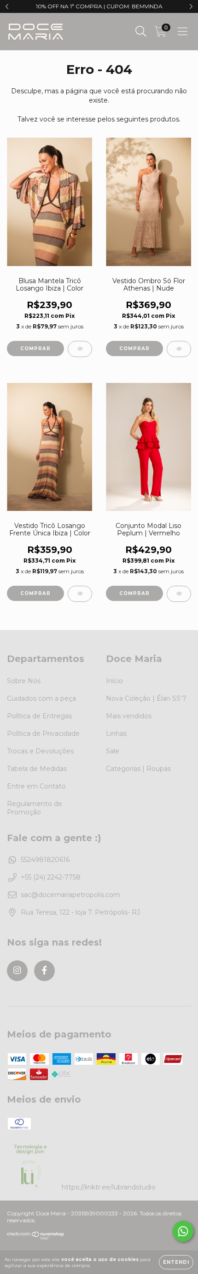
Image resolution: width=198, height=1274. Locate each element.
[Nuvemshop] (35, 1237)
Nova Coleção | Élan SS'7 (146, 698)
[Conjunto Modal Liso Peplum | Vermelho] (179, 594)
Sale (112, 751)
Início (114, 681)
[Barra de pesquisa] (141, 31)
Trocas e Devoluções (40, 751)
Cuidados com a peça (41, 698)
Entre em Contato (36, 786)
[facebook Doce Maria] (44, 970)
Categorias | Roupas (138, 768)
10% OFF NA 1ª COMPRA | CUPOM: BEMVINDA (99, 6)
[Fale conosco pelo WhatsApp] (183, 1231)
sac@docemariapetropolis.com (70, 895)
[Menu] (182, 31)
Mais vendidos (128, 716)
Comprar (35, 349)
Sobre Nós (24, 681)
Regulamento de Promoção (34, 808)
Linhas (116, 733)
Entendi (176, 1262)
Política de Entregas (39, 716)
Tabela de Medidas (37, 768)
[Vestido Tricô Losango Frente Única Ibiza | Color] (80, 594)
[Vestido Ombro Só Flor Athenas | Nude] (179, 349)
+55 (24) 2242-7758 (51, 877)
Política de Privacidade (43, 733)
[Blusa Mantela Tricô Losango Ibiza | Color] (80, 349)
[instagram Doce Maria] (17, 970)
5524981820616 (45, 859)
